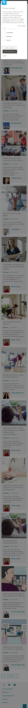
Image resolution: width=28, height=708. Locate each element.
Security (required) (11, 29)
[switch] (21, 26)
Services (8, 40)
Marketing (8, 36)
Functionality (9, 32)
